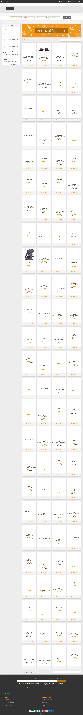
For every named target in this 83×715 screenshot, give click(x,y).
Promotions (8, 690)
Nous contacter (4, 1)
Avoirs (43, 704)
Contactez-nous (8, 705)
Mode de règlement (9, 702)
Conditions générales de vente (11, 704)
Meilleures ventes (9, 693)
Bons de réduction (46, 707)
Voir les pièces (67, 17)
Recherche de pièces (42, 14)
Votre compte (46, 697)
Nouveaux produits (10, 692)
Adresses (44, 705)
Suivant (78, 672)
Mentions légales (8, 701)
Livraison (7, 699)
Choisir (71, 40)
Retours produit (45, 701)
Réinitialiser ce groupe (15, 64)
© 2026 (41, 713)
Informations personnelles (47, 699)
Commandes (45, 702)
